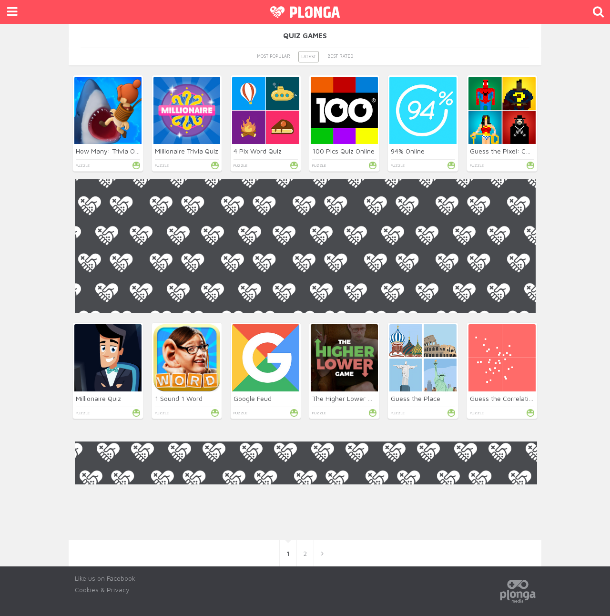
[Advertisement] (305, 379)
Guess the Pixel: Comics (506, 151)
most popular (273, 56)
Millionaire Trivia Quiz (186, 151)
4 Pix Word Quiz (258, 151)
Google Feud (253, 398)
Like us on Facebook (105, 578)
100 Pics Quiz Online (343, 151)
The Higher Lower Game (349, 398)
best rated (340, 56)
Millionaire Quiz (98, 398)
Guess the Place (415, 398)
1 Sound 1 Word (179, 398)
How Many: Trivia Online (112, 151)
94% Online (408, 151)
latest (308, 56)
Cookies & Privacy (102, 589)
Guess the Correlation (503, 398)
